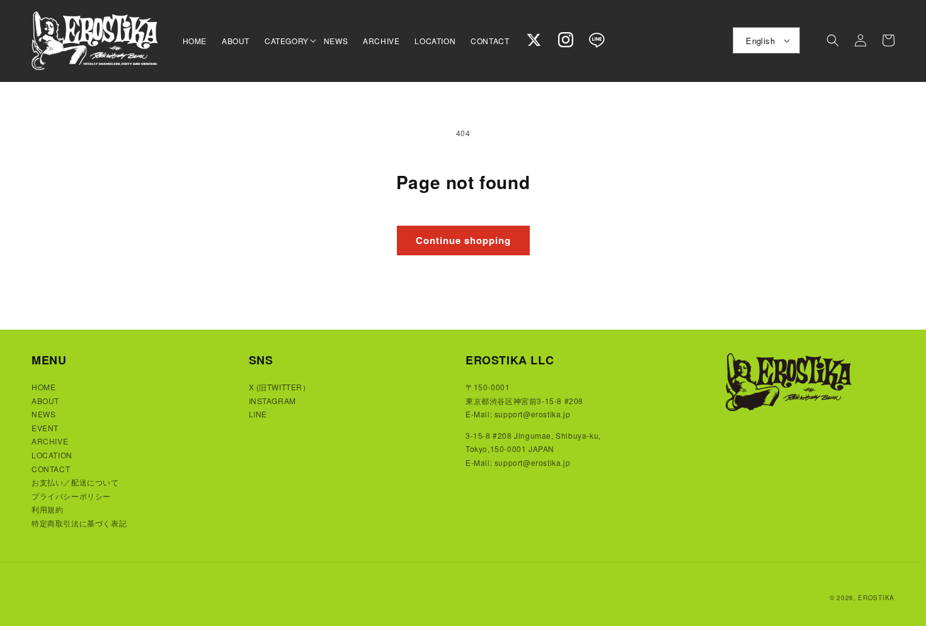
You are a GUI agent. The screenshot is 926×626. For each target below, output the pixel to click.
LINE (258, 414)
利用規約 (47, 509)
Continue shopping (463, 240)
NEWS (43, 414)
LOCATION (51, 454)
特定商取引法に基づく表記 (79, 523)
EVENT (45, 427)
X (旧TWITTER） (280, 386)
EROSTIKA (876, 597)
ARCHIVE (49, 441)
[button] (286, 41)
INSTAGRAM (272, 400)
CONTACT (50, 468)
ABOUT (45, 400)
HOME (43, 386)
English (760, 41)
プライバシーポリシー (71, 495)
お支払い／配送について (75, 482)
